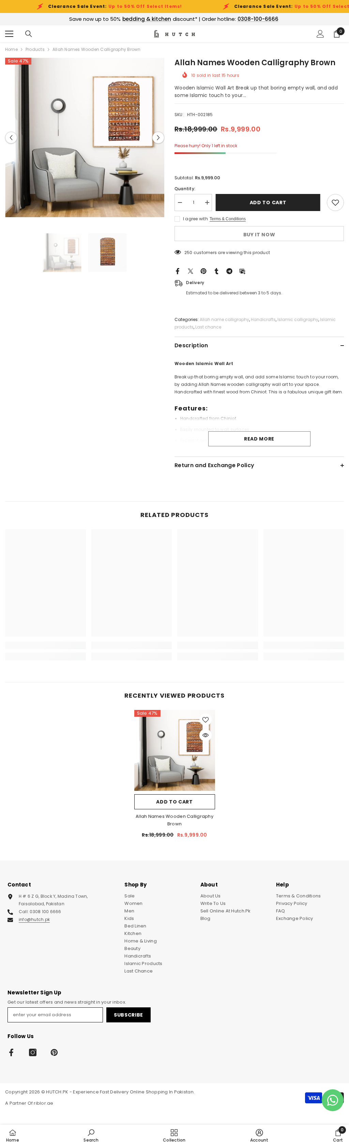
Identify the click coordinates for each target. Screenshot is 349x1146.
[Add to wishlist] (335, 202)
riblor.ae (43, 1103)
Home (11, 49)
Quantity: (184, 189)
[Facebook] (177, 271)
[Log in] (320, 34)
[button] (11, 137)
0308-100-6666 (258, 19)
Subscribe (128, 1014)
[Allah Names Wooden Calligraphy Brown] (174, 750)
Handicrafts (263, 319)
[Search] (29, 34)
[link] (45, 645)
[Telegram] (229, 271)
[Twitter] (190, 271)
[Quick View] (205, 735)
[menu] (9, 34)
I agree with (195, 219)
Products (35, 49)
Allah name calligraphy (224, 319)
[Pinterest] (203, 271)
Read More (259, 438)
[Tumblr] (216, 271)
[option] (84, 137)
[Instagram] (33, 1052)
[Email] (242, 271)
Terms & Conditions (228, 218)
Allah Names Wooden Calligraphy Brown (174, 820)
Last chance (208, 327)
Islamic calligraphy (297, 319)
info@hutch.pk (34, 919)
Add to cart (269, 202)
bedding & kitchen (146, 19)
